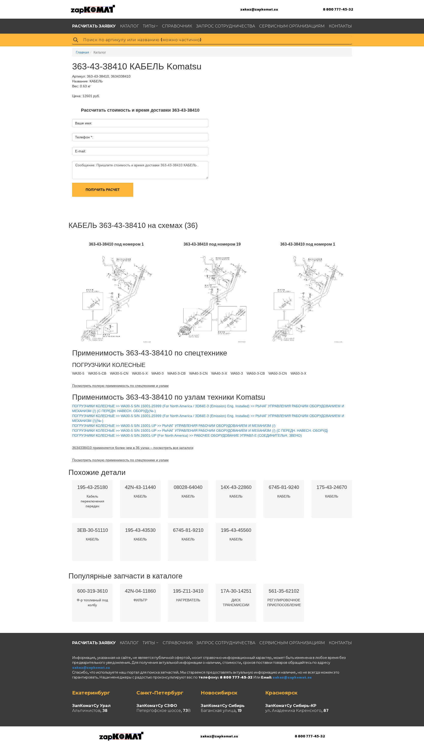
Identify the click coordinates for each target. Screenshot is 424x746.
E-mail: (80, 151)
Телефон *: (84, 137)
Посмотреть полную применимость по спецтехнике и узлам (120, 386)
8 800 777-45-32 (338, 9)
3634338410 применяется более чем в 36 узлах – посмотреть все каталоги (132, 448)
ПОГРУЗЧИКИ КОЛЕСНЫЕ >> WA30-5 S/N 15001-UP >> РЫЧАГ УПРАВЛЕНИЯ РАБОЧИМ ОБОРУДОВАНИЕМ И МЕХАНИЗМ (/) (174, 426)
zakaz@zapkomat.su (259, 9)
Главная (82, 52)
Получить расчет (103, 190)
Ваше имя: (83, 123)
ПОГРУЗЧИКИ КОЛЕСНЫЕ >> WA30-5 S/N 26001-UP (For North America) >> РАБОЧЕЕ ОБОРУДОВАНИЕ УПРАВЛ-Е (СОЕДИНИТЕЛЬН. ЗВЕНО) (187, 435)
